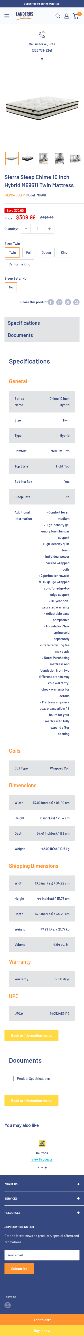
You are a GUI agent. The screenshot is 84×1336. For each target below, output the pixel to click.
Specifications (24, 323)
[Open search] (58, 16)
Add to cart (42, 1320)
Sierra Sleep (14, 195)
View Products (42, 1159)
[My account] (67, 16)
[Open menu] (6, 16)
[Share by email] (76, 302)
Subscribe (19, 1268)
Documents (20, 335)
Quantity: (11, 229)
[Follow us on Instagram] (7, 1305)
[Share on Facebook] (51, 302)
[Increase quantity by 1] (49, 228)
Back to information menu (31, 1035)
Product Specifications (33, 1078)
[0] (76, 16)
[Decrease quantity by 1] (25, 228)
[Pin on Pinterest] (59, 302)
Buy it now (42, 1330)
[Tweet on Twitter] (68, 302)
